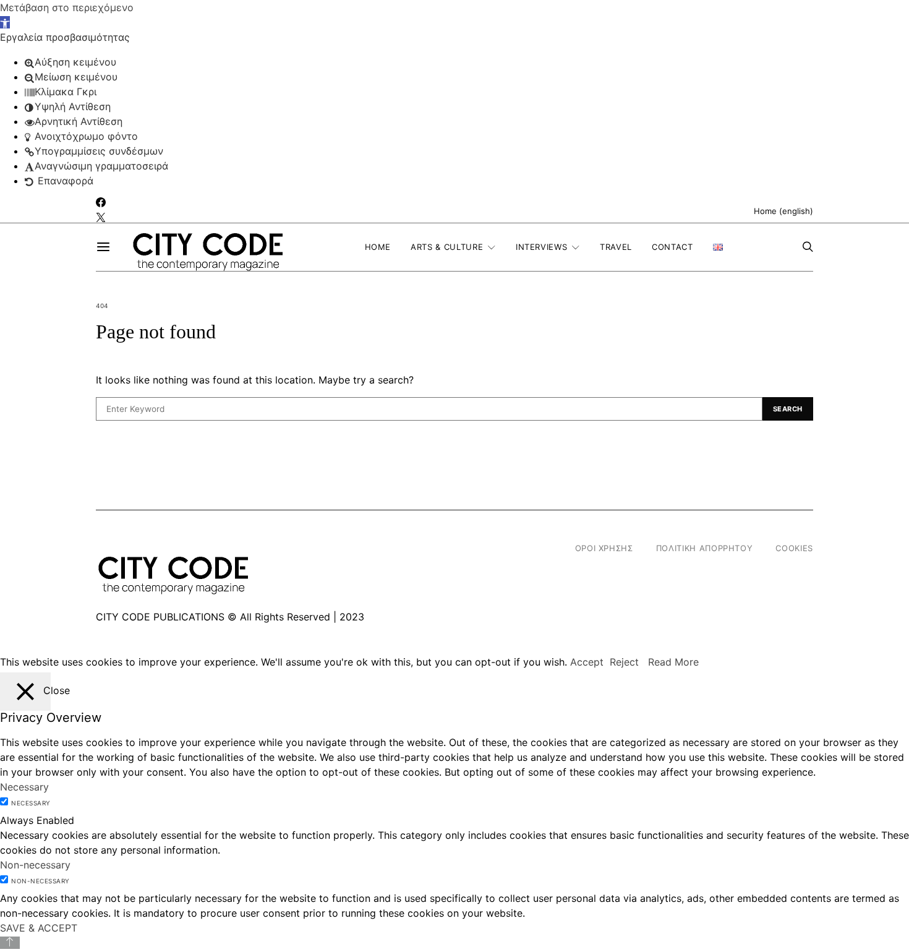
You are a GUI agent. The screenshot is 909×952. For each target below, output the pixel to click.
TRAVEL (616, 247)
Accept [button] (587, 662)
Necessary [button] (24, 787)
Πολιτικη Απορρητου (704, 548)
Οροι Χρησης (604, 548)
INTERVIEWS (542, 247)
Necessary (31, 803)
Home (378, 247)
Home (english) (783, 211)
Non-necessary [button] (35, 865)
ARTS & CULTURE (447, 247)
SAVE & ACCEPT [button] (38, 928)
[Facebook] (101, 203)
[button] (5, 22)
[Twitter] (101, 218)
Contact (672, 247)
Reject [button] (624, 662)
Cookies (794, 548)
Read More (673, 662)
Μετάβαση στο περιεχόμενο (67, 7)
